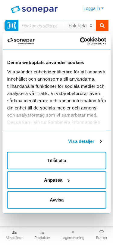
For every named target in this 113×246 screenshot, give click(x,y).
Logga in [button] (91, 8)
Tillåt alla (56, 160)
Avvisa (57, 199)
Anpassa (53, 180)
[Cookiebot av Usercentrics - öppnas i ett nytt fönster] (87, 41)
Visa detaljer (81, 141)
